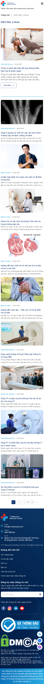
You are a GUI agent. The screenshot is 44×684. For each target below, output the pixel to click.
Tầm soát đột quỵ (6, 64)
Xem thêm (7, 85)
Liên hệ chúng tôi (8, 572)
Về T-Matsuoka (7, 555)
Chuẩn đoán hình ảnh (7, 128)
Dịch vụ (4, 563)
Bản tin (4, 567)
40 (27, 502)
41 (32, 502)
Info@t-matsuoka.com (13, 527)
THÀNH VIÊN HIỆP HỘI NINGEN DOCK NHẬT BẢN (17, 8)
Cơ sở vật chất (7, 559)
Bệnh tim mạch (5, 172)
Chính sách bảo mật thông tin (13, 576)
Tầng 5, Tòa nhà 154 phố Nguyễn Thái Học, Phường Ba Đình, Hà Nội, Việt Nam (21, 539)
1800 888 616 (9, 532)
